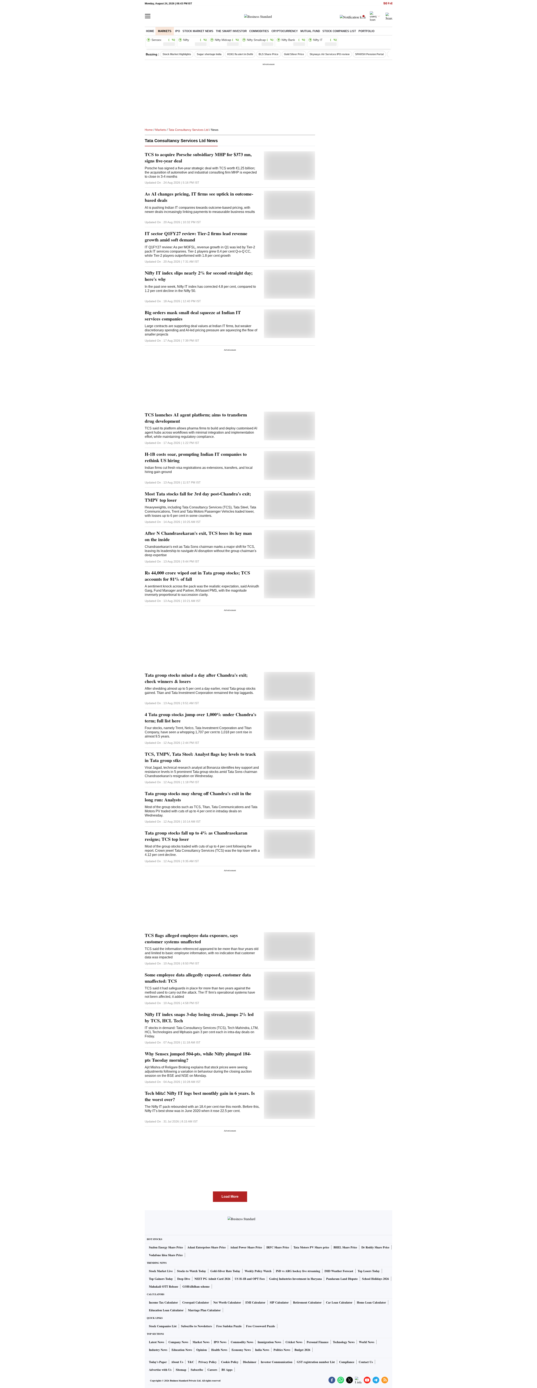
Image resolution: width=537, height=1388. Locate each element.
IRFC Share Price (277, 1247)
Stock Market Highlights (177, 54)
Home (150, 31)
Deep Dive (183, 1279)
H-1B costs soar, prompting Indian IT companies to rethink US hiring (196, 457)
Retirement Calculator (307, 1302)
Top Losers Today (369, 1271)
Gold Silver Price (294, 54)
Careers (212, 1369)
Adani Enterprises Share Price (206, 1247)
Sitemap (181, 1369)
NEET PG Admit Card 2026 (212, 1279)
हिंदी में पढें (387, 4)
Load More (230, 1196)
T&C (191, 1362)
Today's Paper (158, 1362)
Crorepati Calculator (195, 1302)
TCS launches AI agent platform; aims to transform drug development (196, 418)
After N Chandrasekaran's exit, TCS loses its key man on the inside (198, 536)
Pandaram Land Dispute (342, 1279)
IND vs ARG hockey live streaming (298, 1271)
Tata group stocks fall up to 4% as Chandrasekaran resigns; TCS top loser (196, 836)
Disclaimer (249, 1362)
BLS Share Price (268, 54)
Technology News (344, 1342)
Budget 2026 (302, 1350)
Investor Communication (276, 1362)
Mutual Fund (310, 31)
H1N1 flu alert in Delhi (240, 54)
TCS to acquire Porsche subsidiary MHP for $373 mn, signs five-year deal (198, 157)
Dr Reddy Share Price (375, 1247)
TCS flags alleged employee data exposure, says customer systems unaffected (191, 938)
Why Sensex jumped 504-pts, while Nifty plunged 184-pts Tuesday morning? (198, 1057)
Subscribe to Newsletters (196, 1326)
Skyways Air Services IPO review (329, 54)
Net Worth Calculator (227, 1302)
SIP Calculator (279, 1302)
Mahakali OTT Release (163, 1286)
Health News (219, 1350)
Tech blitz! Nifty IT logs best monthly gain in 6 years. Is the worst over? (200, 1096)
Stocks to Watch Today (191, 1271)
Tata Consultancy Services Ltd (188, 129)
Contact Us (366, 1362)
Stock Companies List (163, 1326)
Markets (164, 31)
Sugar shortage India (209, 54)
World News (366, 1342)
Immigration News (269, 1342)
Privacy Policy (207, 1362)
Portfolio (366, 31)
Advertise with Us (160, 1369)
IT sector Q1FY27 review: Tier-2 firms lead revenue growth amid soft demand (196, 236)
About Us (177, 1362)
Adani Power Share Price (246, 1247)
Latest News (156, 1342)
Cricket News (293, 1342)
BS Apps (227, 1369)
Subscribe (197, 1369)
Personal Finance (317, 1342)
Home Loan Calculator (371, 1302)
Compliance (346, 1362)
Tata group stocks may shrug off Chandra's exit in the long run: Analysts (198, 796)
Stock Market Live (161, 1271)
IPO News (220, 1342)
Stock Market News (197, 31)
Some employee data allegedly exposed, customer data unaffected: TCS (198, 978)
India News (262, 1350)
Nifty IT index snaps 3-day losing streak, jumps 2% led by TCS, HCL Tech (199, 1017)
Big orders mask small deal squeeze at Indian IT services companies (193, 315)
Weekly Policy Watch (258, 1271)
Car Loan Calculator (339, 1302)
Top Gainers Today (161, 1279)
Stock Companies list (339, 31)
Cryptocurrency (284, 31)
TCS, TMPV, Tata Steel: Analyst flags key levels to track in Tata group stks (200, 757)
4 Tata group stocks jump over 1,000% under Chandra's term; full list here (200, 717)
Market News (201, 1342)
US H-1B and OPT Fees (250, 1279)
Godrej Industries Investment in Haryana (295, 1279)
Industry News (158, 1350)
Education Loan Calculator (166, 1310)
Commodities (259, 31)
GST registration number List (316, 1362)
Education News (182, 1350)
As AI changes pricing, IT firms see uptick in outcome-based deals (199, 197)
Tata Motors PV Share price (311, 1247)
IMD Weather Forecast (339, 1271)
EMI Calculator (255, 1302)
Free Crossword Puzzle (260, 1326)
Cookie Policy (230, 1362)
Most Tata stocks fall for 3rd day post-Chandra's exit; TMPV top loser (198, 497)
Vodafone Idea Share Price (166, 1255)
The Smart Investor (231, 31)
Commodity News (242, 1342)
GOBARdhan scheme (196, 1286)
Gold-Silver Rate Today (225, 1271)
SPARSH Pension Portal (369, 54)
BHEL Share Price (345, 1247)
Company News (178, 1342)
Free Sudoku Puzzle (229, 1326)
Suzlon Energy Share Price (166, 1247)
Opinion (201, 1350)
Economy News (241, 1350)
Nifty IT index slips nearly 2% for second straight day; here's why (199, 276)
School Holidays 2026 (375, 1279)
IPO (177, 31)
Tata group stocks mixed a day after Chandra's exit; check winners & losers (196, 678)
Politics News (282, 1350)
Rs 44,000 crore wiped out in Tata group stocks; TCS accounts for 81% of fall (197, 576)
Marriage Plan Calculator (204, 1310)
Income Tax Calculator (163, 1302)
